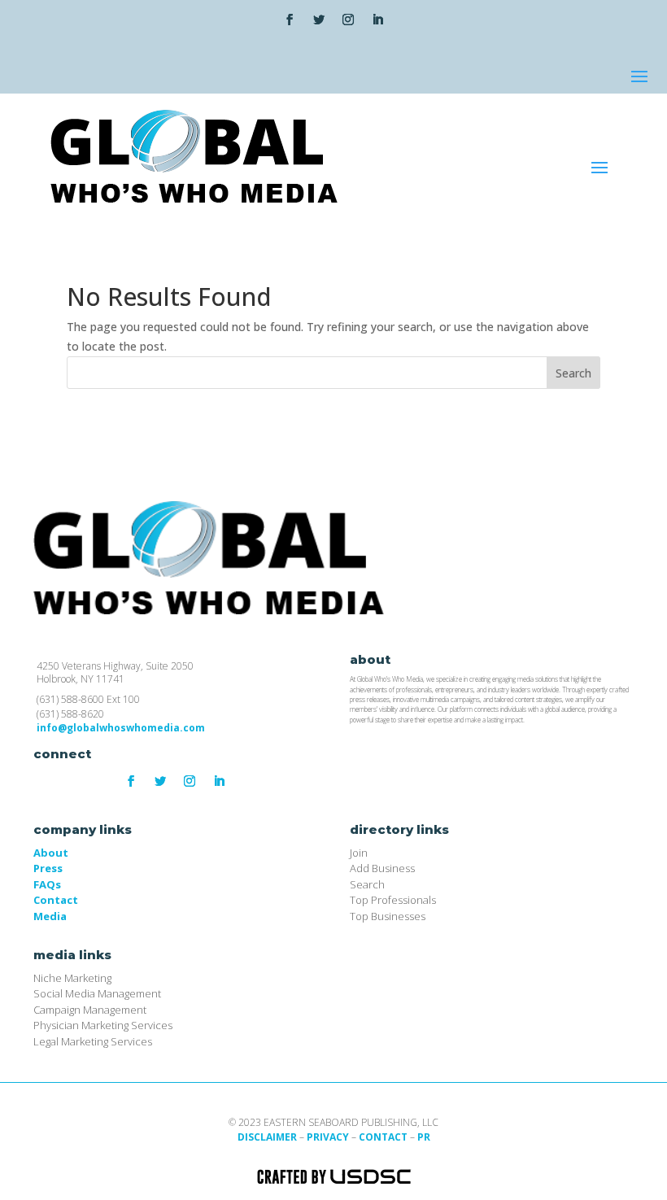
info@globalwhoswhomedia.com (121, 728)
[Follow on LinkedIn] (377, 19)
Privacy (328, 1137)
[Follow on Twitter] (318, 19)
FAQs (47, 884)
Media (50, 916)
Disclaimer (267, 1137)
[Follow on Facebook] (289, 19)
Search (573, 373)
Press (48, 868)
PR (423, 1137)
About (50, 852)
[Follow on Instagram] (348, 19)
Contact (55, 899)
